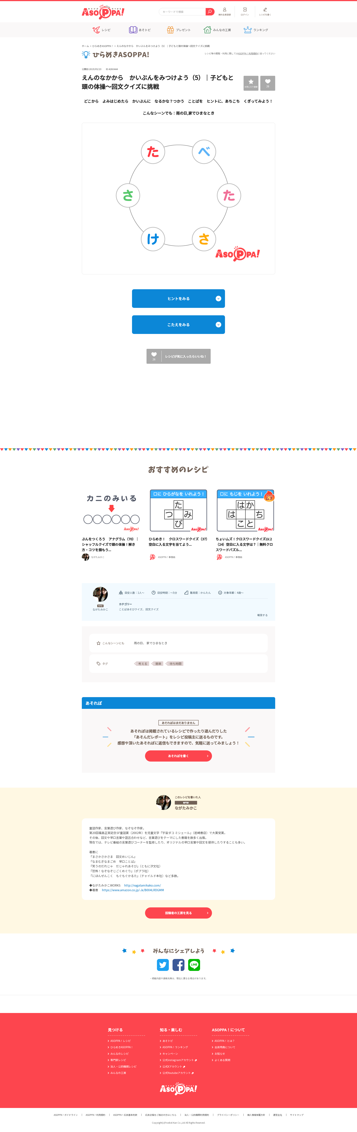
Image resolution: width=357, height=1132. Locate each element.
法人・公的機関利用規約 (196, 1115)
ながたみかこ (186, 808)
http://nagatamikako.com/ (142, 885)
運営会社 (277, 1115)
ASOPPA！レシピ (120, 1041)
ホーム (85, 46)
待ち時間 (175, 663)
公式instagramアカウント (178, 1060)
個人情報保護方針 (256, 1115)
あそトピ (168, 1041)
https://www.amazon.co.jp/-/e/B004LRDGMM (133, 890)
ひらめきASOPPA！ (102, 46)
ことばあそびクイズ (130, 609)
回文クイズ (152, 609)
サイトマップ (296, 1115)
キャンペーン (170, 1053)
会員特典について (225, 1047)
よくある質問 (222, 1060)
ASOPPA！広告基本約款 (125, 1115)
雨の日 (138, 643)
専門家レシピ (118, 1060)
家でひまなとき (157, 643)
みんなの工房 (118, 1073)
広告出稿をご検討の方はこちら (160, 1115)
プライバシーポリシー (228, 1115)
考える (142, 663)
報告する (262, 615)
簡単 (158, 663)
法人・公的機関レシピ (123, 1066)
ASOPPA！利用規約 (248, 53)
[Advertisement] (140, 402)
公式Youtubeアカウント (177, 1073)
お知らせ (220, 1053)
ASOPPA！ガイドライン (66, 1115)
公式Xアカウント (172, 1066)
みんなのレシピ (119, 1053)
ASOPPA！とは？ (225, 1041)
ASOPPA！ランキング (175, 1047)
